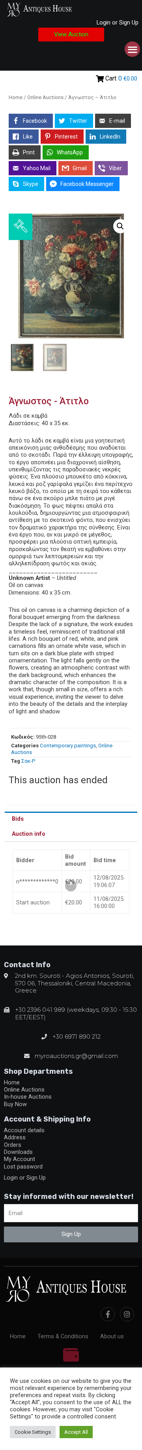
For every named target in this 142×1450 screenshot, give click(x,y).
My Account (19, 1159)
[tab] (71, 819)
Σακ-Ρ (28, 761)
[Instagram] (127, 1314)
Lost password (23, 1166)
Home (15, 97)
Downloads (18, 1151)
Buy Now (15, 1104)
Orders (12, 1144)
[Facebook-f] (108, 1314)
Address (15, 1137)
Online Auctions (45, 97)
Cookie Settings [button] (33, 1432)
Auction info (28, 833)
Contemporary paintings (68, 745)
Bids (18, 818)
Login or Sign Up (117, 22)
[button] (71, 34)
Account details (24, 1130)
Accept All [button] (76, 1432)
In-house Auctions (28, 1096)
